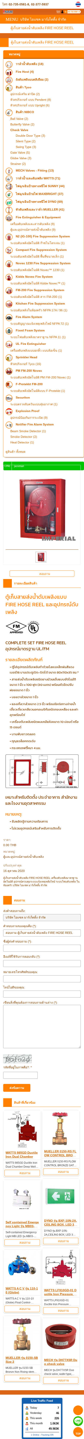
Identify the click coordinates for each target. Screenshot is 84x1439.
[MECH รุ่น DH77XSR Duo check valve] (60, 1337)
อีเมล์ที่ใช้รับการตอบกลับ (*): (21, 956)
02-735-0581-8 (19, 4)
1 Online (35, 1435)
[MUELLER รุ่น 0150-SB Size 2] (22, 1335)
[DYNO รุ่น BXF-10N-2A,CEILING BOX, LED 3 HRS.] (60, 1198)
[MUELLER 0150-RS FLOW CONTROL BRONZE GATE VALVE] (60, 1129)
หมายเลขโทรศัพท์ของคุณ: (20, 972)
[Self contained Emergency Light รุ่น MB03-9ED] (22, 1199)
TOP (78, 1433)
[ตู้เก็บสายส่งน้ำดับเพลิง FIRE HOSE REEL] (79, 4)
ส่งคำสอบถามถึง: (14, 911)
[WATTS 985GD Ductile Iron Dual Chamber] (22, 1130)
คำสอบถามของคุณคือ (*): (20, 926)
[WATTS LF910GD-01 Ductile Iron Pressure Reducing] (60, 1267)
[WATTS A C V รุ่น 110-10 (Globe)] (22, 1267)
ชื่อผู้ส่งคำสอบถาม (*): (17, 941)
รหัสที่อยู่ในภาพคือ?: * (17, 1067)
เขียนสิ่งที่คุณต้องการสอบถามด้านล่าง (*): (30, 1002)
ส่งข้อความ (16, 1088)
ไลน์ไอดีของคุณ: (14, 987)
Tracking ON (47, 1435)
